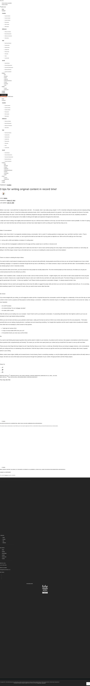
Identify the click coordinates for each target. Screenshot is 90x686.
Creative (4, 13)
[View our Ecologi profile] (45, 589)
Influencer (4, 29)
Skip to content (5, 4)
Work (3, 9)
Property (5, 82)
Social (3, 60)
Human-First (6, 89)
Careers (5, 88)
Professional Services (8, 80)
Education (6, 76)
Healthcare (6, 79)
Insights (3, 91)
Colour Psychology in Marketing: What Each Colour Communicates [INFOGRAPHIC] (21, 423)
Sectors (3, 73)
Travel (5, 85)
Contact (3, 92)
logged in (6, 475)
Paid (3, 40)
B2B (5, 74)
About (3, 86)
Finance (5, 77)
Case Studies (4, 553)
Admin (5, 198)
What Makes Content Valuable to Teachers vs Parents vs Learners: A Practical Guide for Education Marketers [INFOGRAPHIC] (32, 469)
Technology (6, 83)
